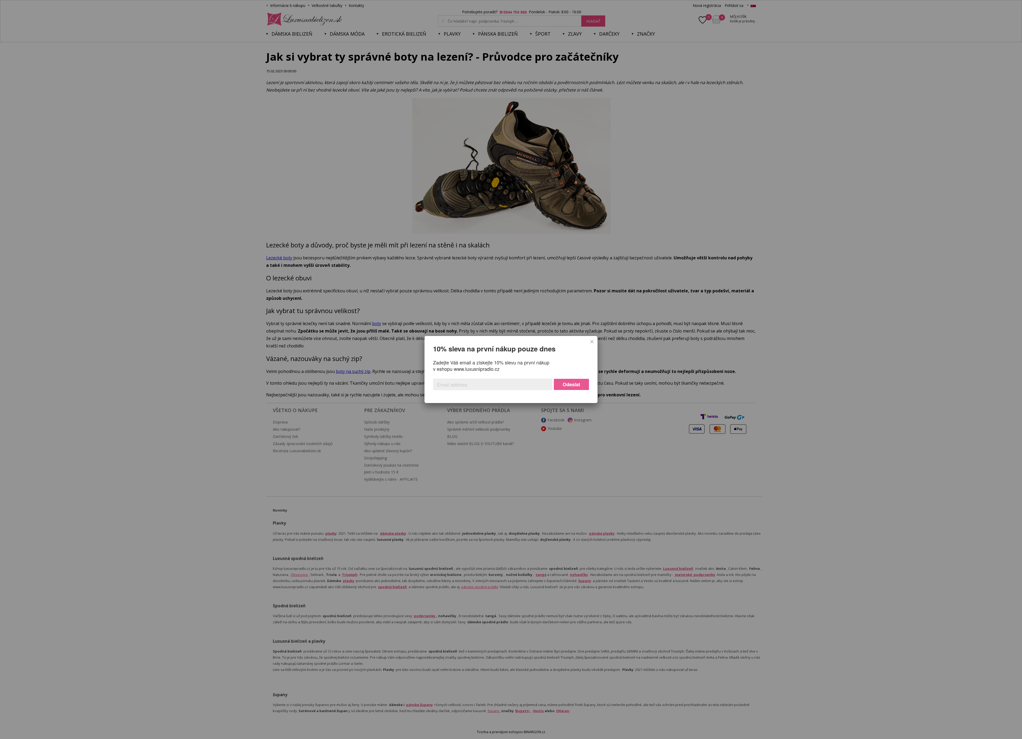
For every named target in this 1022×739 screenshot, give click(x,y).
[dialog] (511, 369)
